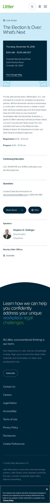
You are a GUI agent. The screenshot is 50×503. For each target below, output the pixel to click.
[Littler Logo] (8, 6)
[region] (25, 494)
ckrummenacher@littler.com (15, 194)
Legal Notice (10, 403)
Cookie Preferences (13, 444)
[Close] (47, 489)
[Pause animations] (39, 6)
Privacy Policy (10, 427)
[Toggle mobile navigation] (45, 6)
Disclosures (9, 435)
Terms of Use (10, 419)
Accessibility (10, 411)
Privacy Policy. (8, 500)
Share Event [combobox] (11, 210)
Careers (7, 395)
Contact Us (9, 386)
